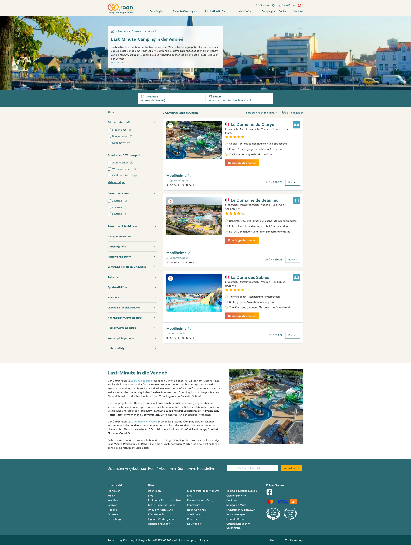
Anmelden (290, 468)
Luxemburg (114, 519)
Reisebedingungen (159, 523)
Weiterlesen (118, 62)
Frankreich (114, 490)
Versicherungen (235, 514)
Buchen (292, 182)
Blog (150, 495)
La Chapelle (194, 523)
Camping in (156, 11)
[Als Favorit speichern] (170, 125)
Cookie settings (294, 540)
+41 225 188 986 (162, 540)
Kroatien (113, 500)
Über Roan (154, 490)
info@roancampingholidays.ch (192, 540)
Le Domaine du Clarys (143, 421)
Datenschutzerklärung (200, 500)
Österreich (114, 514)
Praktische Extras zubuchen (164, 500)
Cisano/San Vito (236, 495)
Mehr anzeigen (116, 182)
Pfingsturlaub (156, 514)
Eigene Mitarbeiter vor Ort (203, 490)
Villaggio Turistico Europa (241, 490)
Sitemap (274, 540)
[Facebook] (269, 492)
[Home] (112, 31)
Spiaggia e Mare (236, 504)
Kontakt (298, 11)
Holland (112, 509)
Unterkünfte (244, 11)
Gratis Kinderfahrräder (161, 504)
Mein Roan (288, 5)
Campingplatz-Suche (274, 11)
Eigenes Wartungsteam (162, 519)
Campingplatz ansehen (242, 162)
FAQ (189, 495)
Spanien (112, 504)
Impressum (193, 504)
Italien (111, 495)
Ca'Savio (231, 500)
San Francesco (196, 514)
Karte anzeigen (294, 112)
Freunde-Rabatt (236, 519)
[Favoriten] (273, 5)
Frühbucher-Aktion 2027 (240, 509)
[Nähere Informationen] (189, 175)
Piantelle (192, 519)
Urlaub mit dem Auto (160, 509)
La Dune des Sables (142, 380)
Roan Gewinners (196, 509)
